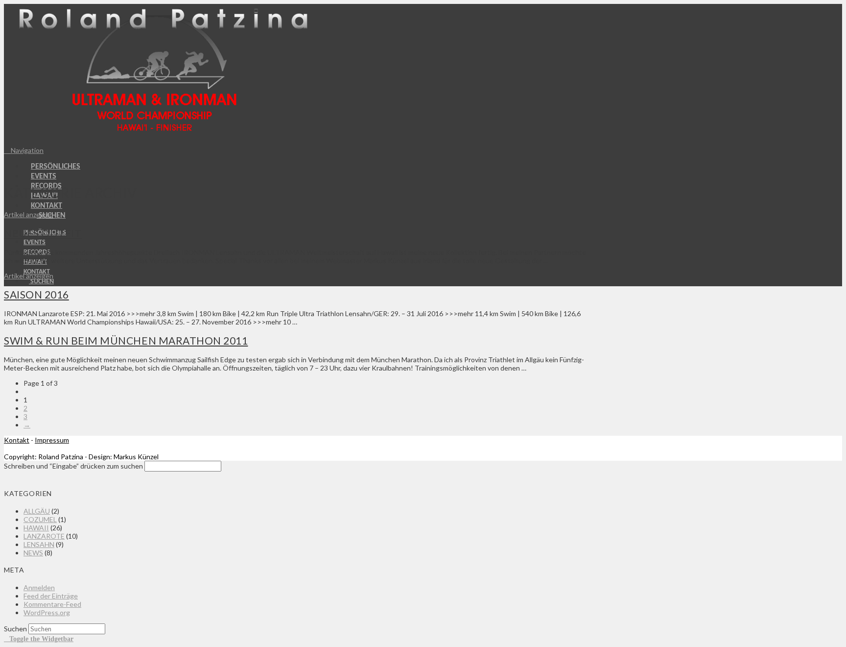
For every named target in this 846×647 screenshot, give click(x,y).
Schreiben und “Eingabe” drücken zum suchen (73, 466)
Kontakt (16, 440)
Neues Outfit (42, 233)
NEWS (33, 552)
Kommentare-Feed (52, 604)
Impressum (52, 440)
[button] (24, 150)
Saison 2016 (36, 294)
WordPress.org (47, 612)
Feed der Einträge (51, 596)
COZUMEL (40, 519)
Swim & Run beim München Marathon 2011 (126, 340)
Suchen (15, 628)
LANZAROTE (44, 536)
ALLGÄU (37, 511)
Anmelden (39, 587)
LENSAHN (39, 544)
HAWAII (36, 527)
